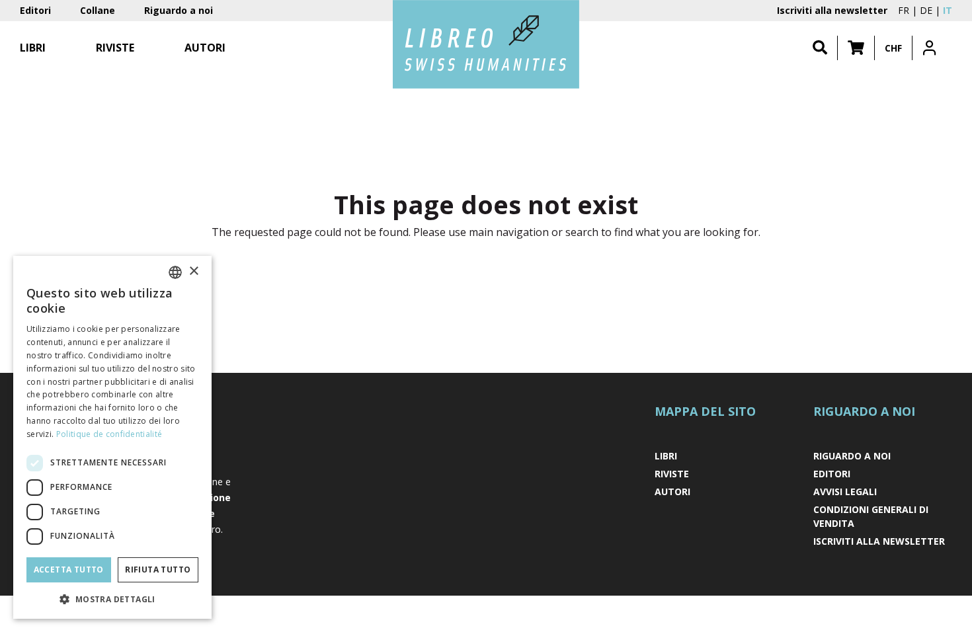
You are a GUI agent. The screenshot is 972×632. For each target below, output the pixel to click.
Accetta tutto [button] (69, 569)
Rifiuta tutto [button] (157, 569)
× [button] (193, 271)
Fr (903, 10)
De (926, 10)
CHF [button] (893, 48)
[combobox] (175, 272)
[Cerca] (820, 48)
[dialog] (112, 437)
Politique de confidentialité (109, 434)
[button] (856, 48)
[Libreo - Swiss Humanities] (486, 44)
